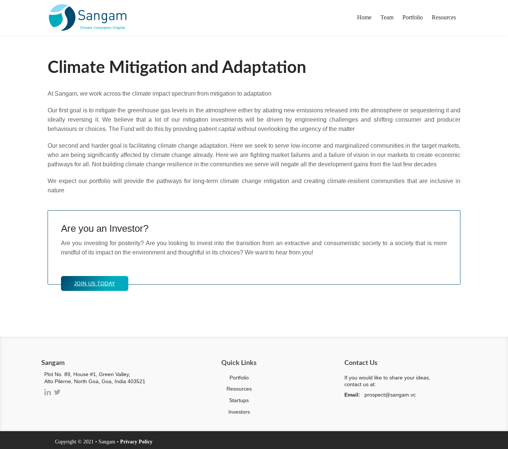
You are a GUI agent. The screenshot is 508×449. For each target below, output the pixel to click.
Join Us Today (94, 283)
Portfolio (412, 17)
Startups (239, 400)
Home (364, 17)
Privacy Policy (136, 442)
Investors (239, 412)
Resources (444, 17)
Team (386, 17)
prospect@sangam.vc (390, 395)
